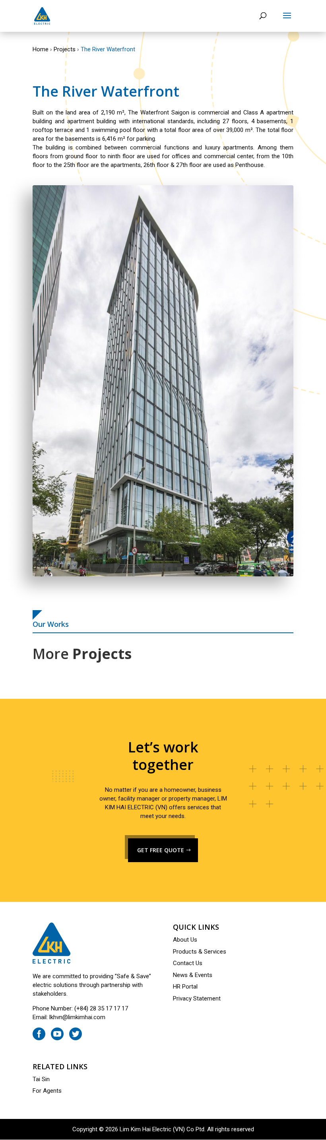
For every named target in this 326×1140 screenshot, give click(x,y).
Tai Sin (41, 1079)
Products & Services (199, 951)
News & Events (192, 975)
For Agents (47, 1090)
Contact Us (187, 963)
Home (41, 49)
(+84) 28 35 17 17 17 (101, 1008)
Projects (65, 49)
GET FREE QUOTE (160, 850)
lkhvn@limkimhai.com (77, 1017)
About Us (185, 939)
